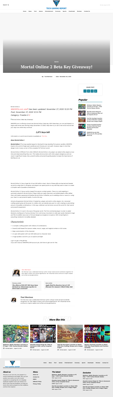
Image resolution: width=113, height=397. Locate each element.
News (56, 62)
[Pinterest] (92, 91)
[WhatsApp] (95, 91)
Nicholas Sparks (9, 348)
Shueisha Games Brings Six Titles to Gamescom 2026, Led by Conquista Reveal (94, 113)
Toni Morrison (48, 76)
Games (53, 383)
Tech (53, 377)
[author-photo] (4, 348)
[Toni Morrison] (14, 300)
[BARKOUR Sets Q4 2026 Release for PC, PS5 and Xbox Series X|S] (81, 133)
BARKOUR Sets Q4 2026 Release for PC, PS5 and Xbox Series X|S (94, 134)
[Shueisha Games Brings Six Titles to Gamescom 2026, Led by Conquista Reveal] (81, 113)
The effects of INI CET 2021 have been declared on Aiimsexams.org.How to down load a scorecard (25, 286)
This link (44, 136)
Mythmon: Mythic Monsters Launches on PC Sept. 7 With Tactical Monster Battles (94, 106)
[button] (6, 4)
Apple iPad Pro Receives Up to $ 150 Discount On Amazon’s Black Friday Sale (59, 286)
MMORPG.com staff (19, 109)
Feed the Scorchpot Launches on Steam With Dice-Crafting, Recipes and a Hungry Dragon (94, 119)
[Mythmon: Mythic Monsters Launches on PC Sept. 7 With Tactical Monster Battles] (81, 106)
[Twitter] (88, 91)
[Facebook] (85, 91)
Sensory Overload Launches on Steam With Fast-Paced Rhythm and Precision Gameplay (94, 127)
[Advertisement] (43, 95)
